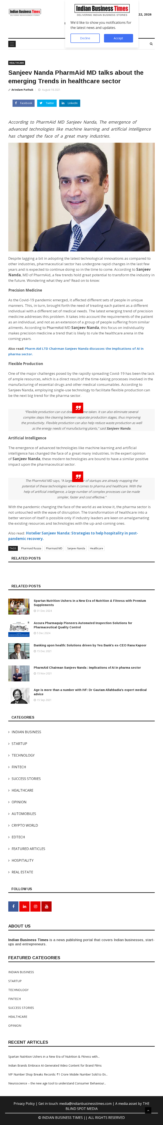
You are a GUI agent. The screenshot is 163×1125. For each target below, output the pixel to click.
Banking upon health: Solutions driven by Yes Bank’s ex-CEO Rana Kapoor (90, 645)
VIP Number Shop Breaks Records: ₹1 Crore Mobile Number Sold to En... (58, 1074)
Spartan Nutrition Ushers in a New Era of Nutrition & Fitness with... (54, 1057)
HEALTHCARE (16, 62)
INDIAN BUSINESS (24, 732)
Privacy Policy (25, 1103)
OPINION (17, 802)
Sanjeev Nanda (76, 548)
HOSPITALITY (21, 860)
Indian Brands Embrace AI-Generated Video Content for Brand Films (55, 1065)
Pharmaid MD (54, 548)
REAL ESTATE (20, 872)
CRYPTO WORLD (23, 825)
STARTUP (17, 743)
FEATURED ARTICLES (26, 848)
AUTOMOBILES (22, 813)
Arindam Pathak (22, 90)
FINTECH (17, 767)
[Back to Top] (148, 1110)
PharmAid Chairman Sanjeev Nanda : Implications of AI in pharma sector (87, 667)
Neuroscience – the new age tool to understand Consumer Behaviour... (57, 1083)
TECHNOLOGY (21, 755)
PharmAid (56, 327)
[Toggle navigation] (12, 44)
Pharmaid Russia (31, 548)
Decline (85, 38)
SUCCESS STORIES (24, 778)
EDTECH (16, 837)
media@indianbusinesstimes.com (85, 1103)
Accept (118, 38)
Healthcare (96, 548)
